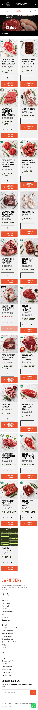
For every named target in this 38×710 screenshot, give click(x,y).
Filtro (6, 33)
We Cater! (5, 606)
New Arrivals (6, 675)
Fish (3, 658)
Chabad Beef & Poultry (10, 642)
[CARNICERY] (11, 580)
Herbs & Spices (7, 672)
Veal (3, 652)
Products (5, 600)
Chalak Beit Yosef (8, 639)
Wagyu (4, 645)
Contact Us (6, 620)
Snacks (4, 664)
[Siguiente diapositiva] (35, 4)
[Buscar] (7, 11)
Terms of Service (7, 707)
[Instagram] (3, 594)
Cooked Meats (7, 636)
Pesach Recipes (7, 611)
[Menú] (2, 11)
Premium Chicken (8, 633)
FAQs (4, 614)
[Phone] (8, 594)
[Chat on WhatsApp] (33, 705)
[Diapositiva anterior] (2, 4)
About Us (5, 617)
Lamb (4, 647)
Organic (4, 625)
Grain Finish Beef (7, 631)
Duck (3, 655)
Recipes (4, 609)
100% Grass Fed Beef (9, 628)
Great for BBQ (7, 669)
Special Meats (7, 667)
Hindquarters (6, 603)
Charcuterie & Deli (8, 661)
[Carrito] (35, 11)
